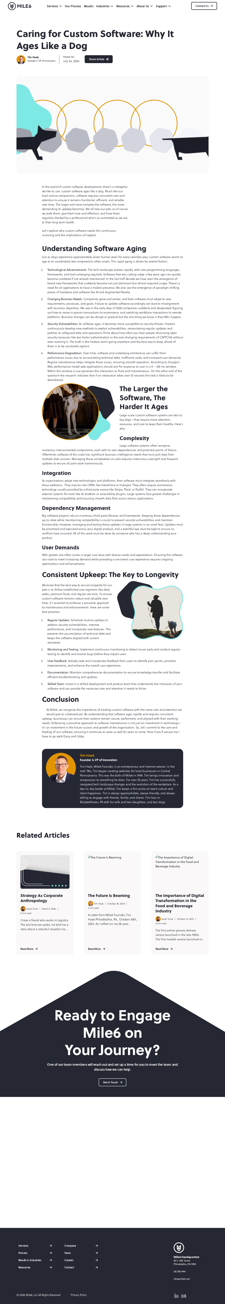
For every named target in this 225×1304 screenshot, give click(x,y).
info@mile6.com (182, 1279)
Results (88, 6)
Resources (24, 1267)
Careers (68, 1260)
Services (23, 1245)
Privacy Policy (79, 1295)
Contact (69, 1267)
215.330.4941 (180, 1271)
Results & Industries (29, 1260)
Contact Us (202, 6)
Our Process (73, 6)
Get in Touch (111, 1082)
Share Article (97, 59)
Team (67, 1253)
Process (22, 1253)
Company (70, 1245)
